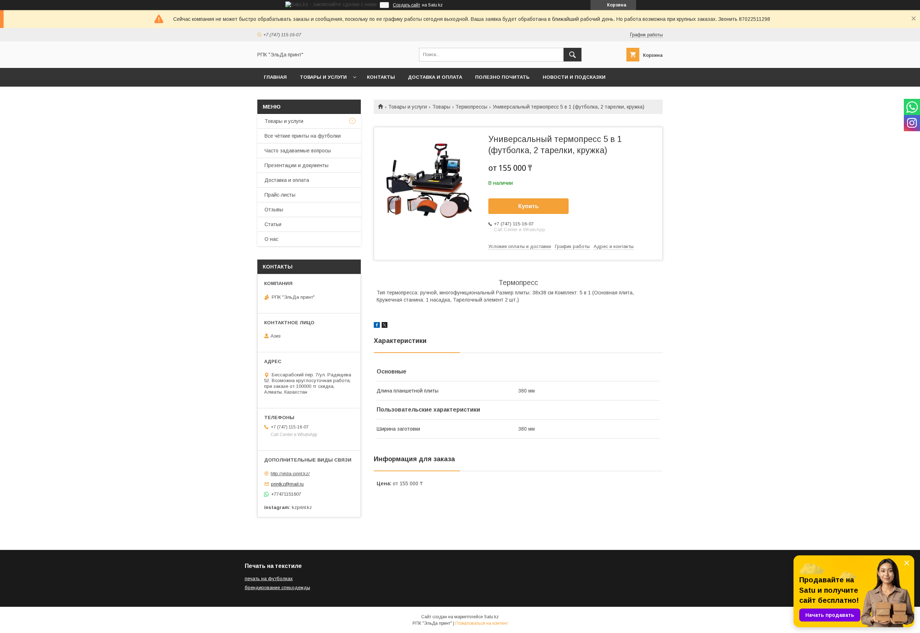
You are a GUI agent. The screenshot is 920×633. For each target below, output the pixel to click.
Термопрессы (471, 107)
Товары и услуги (323, 77)
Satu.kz (491, 616)
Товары (441, 107)
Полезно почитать (502, 77)
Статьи (272, 224)
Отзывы (273, 209)
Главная (275, 77)
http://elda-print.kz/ (290, 473)
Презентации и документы (296, 165)
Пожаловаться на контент (481, 623)
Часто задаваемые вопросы (297, 150)
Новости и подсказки (574, 77)
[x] (384, 326)
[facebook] (377, 326)
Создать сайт (406, 5)
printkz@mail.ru (287, 484)
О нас (271, 239)
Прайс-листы (279, 195)
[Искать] (572, 54)
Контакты (381, 77)
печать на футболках (269, 578)
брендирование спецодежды (277, 587)
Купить (528, 206)
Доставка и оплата (435, 77)
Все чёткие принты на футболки (302, 136)
